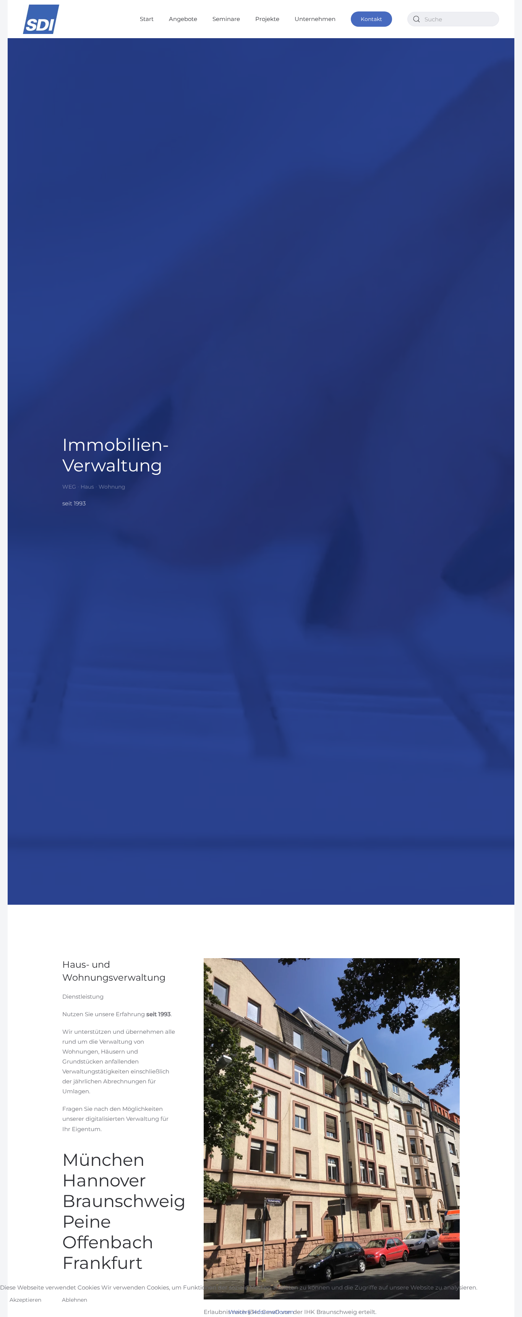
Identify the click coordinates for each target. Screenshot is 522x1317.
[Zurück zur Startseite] (41, 19)
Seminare (226, 19)
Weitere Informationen (261, 1311)
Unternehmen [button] (315, 19)
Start (147, 19)
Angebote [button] (183, 19)
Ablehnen (74, 1299)
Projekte (267, 19)
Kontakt (371, 19)
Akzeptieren (25, 1299)
